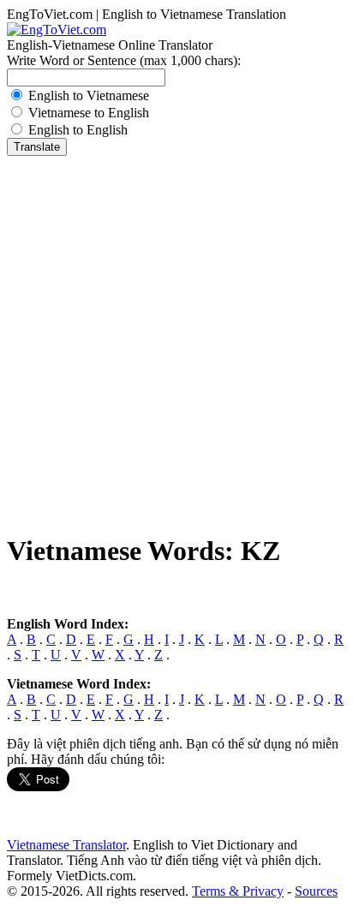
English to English (78, 129)
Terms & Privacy (238, 891)
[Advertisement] (176, 340)
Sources (316, 891)
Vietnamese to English (88, 112)
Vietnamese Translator (66, 844)
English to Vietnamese (88, 95)
